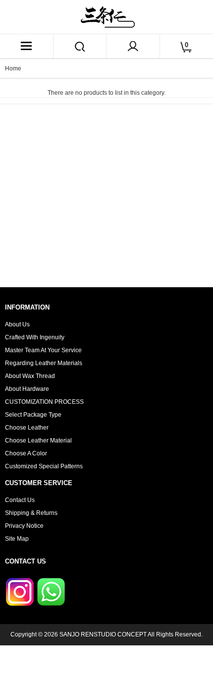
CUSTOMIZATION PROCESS (44, 401)
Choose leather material (38, 440)
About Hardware (27, 388)
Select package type (33, 414)
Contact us (20, 500)
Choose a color (26, 453)
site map (17, 538)
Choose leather (27, 427)
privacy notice (24, 525)
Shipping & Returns (31, 512)
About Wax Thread (30, 376)
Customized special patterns (44, 466)
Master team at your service (43, 350)
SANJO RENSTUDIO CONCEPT (103, 634)
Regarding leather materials (43, 363)
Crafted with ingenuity (34, 337)
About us (17, 324)
